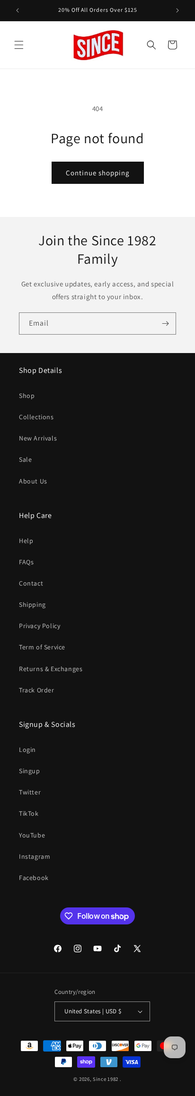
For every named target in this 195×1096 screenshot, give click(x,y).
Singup (29, 771)
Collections (36, 417)
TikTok (29, 813)
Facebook (34, 877)
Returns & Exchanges (50, 669)
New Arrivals (38, 438)
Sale (25, 459)
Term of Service (42, 647)
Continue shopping (98, 172)
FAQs (26, 562)
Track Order (36, 690)
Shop (27, 395)
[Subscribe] (165, 323)
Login (27, 749)
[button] (19, 45)
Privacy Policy (39, 625)
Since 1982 (105, 1079)
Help (26, 540)
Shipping (32, 604)
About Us (33, 481)
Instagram (34, 856)
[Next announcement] (177, 10)
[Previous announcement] (17, 10)
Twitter (30, 792)
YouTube (32, 835)
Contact (31, 583)
